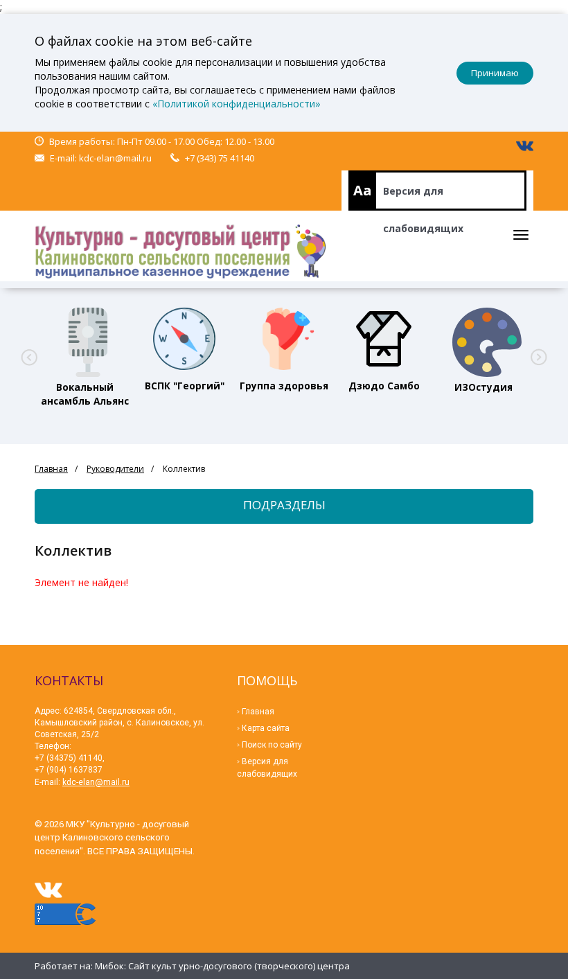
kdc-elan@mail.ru (115, 158)
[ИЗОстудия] (483, 339)
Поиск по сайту (272, 745)
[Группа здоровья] (284, 339)
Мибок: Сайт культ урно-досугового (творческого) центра (222, 966)
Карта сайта (266, 728)
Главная (51, 469)
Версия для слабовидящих (423, 197)
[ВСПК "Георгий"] (184, 339)
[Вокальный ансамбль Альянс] (84, 339)
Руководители (115, 469)
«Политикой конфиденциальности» (236, 103)
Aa (362, 190)
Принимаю (495, 73)
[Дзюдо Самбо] (383, 339)
